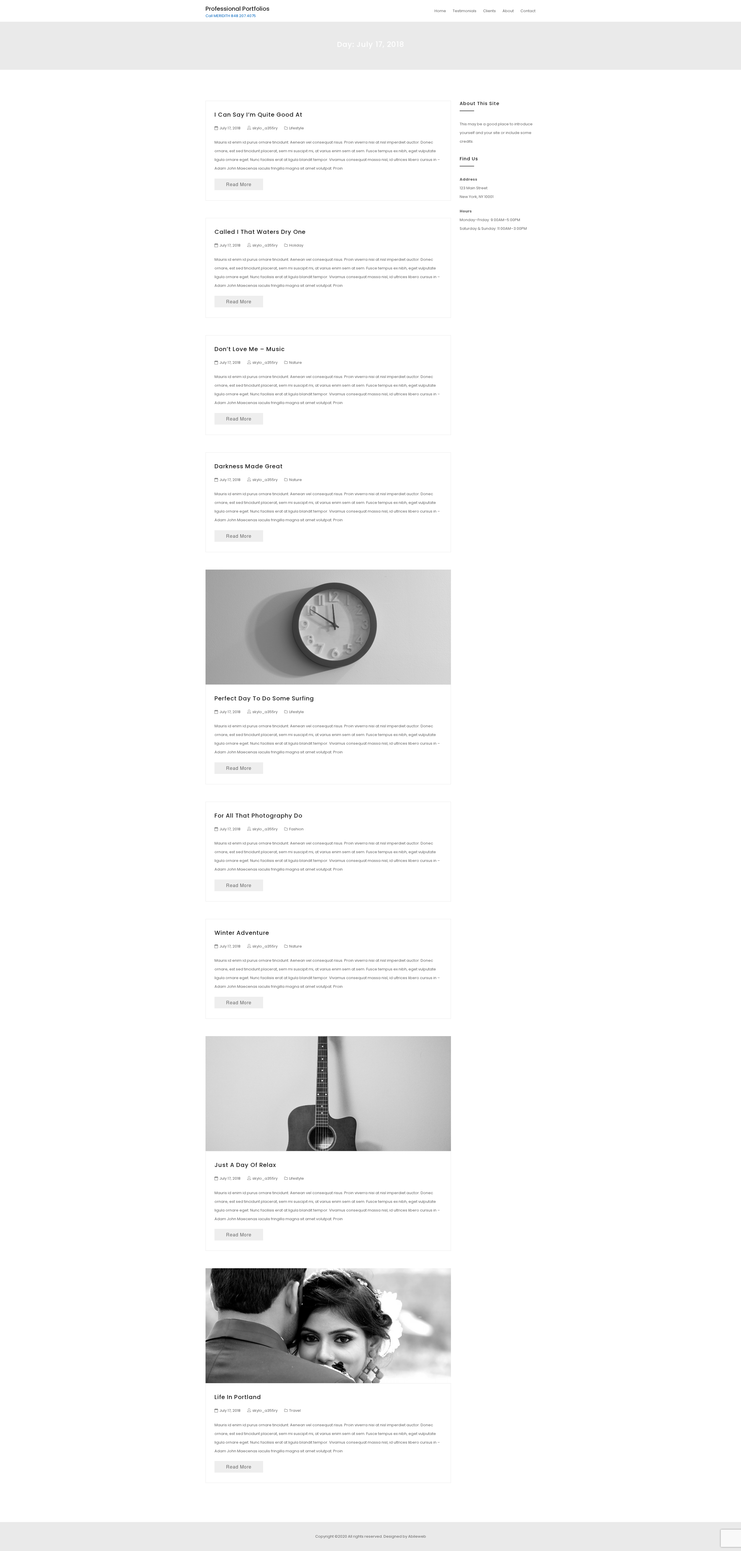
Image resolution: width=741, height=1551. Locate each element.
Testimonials (464, 11)
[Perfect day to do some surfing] (328, 627)
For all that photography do (258, 816)
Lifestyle (296, 128)
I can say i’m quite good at (258, 115)
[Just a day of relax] (328, 1093)
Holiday (296, 245)
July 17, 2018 (230, 128)
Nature (295, 362)
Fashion (296, 829)
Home (440, 11)
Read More (239, 184)
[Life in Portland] (328, 1325)
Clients (489, 11)
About (508, 11)
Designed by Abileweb (405, 1536)
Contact (527, 11)
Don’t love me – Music (249, 349)
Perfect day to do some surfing (264, 698)
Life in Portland (237, 1397)
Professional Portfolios (237, 9)
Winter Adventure (241, 933)
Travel (295, 1410)
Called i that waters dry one (260, 232)
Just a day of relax (245, 1165)
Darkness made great (248, 466)
